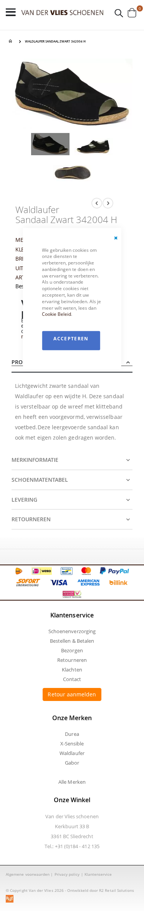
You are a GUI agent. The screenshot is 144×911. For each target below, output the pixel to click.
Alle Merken (72, 781)
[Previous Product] (96, 203)
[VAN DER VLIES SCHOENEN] (62, 12)
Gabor (72, 762)
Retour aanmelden (72, 694)
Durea (72, 733)
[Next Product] (108, 203)
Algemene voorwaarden (28, 874)
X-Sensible (72, 743)
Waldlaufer (72, 753)
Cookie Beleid (56, 314)
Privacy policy (67, 874)
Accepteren (71, 338)
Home (11, 41)
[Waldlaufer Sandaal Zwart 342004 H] (50, 145)
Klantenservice (98, 874)
